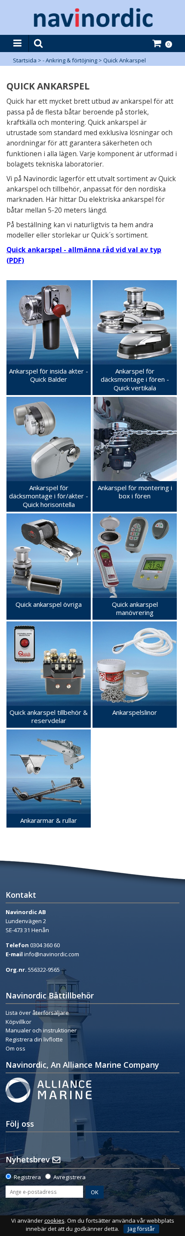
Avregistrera (69, 1177)
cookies (54, 1220)
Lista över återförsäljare (37, 1013)
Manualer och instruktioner (41, 1030)
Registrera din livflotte (34, 1039)
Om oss (15, 1048)
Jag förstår (141, 1229)
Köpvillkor (18, 1022)
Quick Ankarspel (124, 60)
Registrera (27, 1177)
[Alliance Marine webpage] (49, 1089)
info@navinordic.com (51, 954)
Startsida (25, 60)
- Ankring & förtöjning (70, 60)
